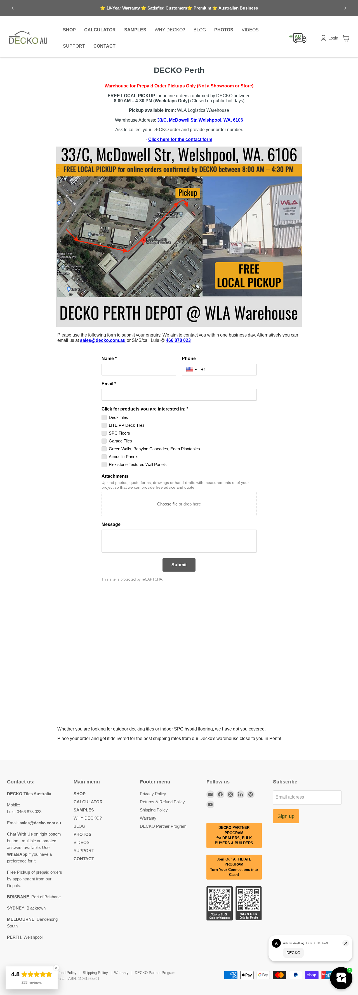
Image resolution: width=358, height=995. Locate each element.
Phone (189, 358)
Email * (109, 383)
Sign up (286, 816)
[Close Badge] (56, 968)
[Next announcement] (345, 8)
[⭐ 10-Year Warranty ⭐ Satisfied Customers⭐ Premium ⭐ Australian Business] (179, 8)
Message (111, 524)
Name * (109, 358)
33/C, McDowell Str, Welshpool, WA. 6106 (200, 120)
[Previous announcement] (13, 8)
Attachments (115, 476)
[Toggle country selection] (192, 369)
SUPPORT (74, 46)
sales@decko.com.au (103, 340)
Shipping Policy (154, 810)
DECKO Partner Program (163, 826)
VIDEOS (250, 29)
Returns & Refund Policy (162, 801)
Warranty (148, 818)
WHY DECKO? (170, 29)
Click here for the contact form (180, 139)
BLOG (200, 29)
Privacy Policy (153, 793)
